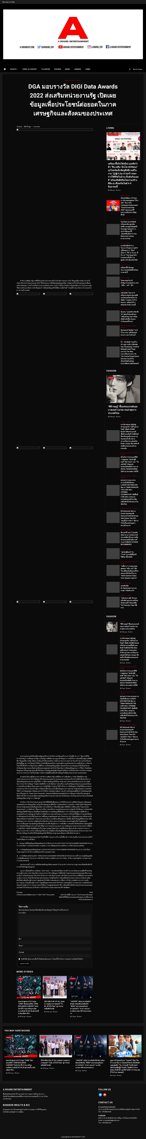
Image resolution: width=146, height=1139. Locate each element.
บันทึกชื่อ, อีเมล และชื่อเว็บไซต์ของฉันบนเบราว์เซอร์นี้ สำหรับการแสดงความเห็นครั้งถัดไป (52, 959)
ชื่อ (20, 939)
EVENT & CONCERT (30, 69)
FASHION (57, 69)
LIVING (87, 69)
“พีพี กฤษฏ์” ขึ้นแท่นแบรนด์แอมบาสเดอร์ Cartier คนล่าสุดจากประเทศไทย (123, 409)
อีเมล (21, 945)
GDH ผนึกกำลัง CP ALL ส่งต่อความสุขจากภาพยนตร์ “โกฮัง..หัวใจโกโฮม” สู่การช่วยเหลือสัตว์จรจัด (55, 1062)
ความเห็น (22, 913)
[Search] (130, 69)
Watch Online (137, 69)
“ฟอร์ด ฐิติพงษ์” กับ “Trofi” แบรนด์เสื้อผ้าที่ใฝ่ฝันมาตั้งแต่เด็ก (128, 554)
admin (21, 126)
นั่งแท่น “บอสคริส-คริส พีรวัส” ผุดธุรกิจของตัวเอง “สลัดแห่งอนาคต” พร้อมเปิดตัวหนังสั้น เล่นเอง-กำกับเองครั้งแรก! (130, 316)
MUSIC (67, 69)
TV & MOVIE (45, 69)
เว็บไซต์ (21, 952)
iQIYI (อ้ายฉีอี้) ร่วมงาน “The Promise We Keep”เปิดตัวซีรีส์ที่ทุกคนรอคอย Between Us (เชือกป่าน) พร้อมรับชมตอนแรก (76, 895)
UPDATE (13, 69)
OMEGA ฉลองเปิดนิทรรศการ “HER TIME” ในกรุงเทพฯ (36, 893)
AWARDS (77, 69)
